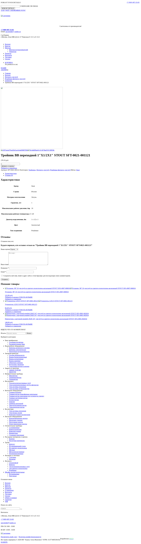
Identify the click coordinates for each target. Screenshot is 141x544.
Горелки (12, 402)
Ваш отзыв (4, 264)
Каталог (8, 44)
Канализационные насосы (18, 418)
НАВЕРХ (4, 542)
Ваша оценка (5, 249)
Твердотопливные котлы (18, 405)
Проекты (8, 53)
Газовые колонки (15, 392)
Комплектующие (15, 431)
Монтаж (8, 48)
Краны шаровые (15, 361)
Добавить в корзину (8, 166)
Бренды (7, 46)
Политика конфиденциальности (30, 537)
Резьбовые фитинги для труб (15, 79)
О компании (9, 490)
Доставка (8, 57)
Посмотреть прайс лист (9, 537)
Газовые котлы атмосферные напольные (23, 394)
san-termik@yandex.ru (8, 523)
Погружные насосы (16, 422)
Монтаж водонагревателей (18, 50)
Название (5, 268)
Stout (78, 170)
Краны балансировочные (18, 357)
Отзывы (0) (9, 175)
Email (3, 272)
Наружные (13, 476)
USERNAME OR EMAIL (29, 6)
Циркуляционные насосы (18, 424)
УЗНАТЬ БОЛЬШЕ (26, 297)
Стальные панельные (16, 435)
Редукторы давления (16, 364)
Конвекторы (13, 433)
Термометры (13, 379)
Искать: (3, 333)
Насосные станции (15, 420)
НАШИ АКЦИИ (4, 69)
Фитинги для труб (11, 77)
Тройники (8, 81)
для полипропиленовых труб (19, 466)
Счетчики (12, 457)
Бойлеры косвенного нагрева (19, 348)
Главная (8, 73)
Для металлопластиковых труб (20, 383)
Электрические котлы (16, 407)
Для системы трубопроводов (19, 389)
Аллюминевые (14, 428)
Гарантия (8, 499)
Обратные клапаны (16, 363)
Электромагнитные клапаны (19, 366)
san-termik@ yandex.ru (13, 31)
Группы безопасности (16, 355)
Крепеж (12, 439)
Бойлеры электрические (17, 350)
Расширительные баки (17, 344)
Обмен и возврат (11, 498)
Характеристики (11, 173)
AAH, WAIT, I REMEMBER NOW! (13, 10)
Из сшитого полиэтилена (18, 448)
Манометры (13, 376)
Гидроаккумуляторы (16, 342)
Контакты (8, 55)
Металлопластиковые (16, 452)
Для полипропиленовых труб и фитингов (24, 385)
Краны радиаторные (16, 359)
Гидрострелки (14, 400)
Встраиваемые (14, 474)
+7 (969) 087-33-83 (133, 2)
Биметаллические (15, 429)
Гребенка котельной (16, 403)
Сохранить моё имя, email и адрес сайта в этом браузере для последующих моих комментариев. (36, 276)
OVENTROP (13, 463)
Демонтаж (12, 51)
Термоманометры (15, 377)
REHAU (12, 444)
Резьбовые (12, 470)
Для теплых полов (15, 413)
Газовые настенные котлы (18, 398)
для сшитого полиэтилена (18, 468)
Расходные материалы (17, 441)
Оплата (7, 59)
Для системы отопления (17, 387)
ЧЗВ (6, 501)
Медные (12, 450)
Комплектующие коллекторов (19, 415)
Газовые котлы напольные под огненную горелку (26, 396)
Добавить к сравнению (9, 168)
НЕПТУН (12, 372)
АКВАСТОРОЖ (15, 370)
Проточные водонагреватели (19, 351)
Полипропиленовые (16, 454)
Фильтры (12, 459)
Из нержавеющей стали (17, 446)
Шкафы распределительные (15, 472)
